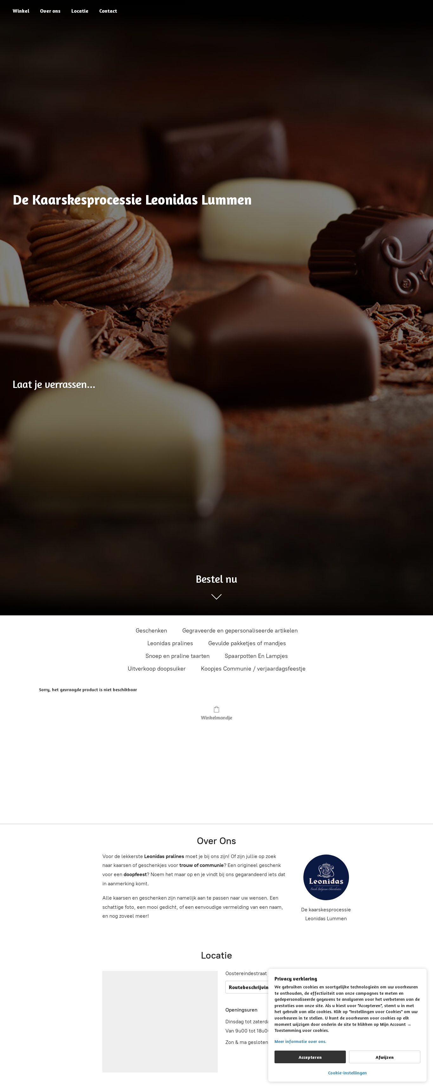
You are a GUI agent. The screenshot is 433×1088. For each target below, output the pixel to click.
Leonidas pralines (170, 643)
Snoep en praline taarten (177, 655)
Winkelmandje (216, 717)
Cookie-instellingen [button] (347, 1072)
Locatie (79, 11)
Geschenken (151, 630)
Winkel (21, 11)
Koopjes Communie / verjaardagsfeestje (253, 668)
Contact (108, 11)
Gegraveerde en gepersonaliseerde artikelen (240, 630)
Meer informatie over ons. (300, 1041)
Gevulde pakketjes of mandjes (247, 643)
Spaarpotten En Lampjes (256, 655)
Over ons (50, 11)
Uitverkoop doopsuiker (157, 668)
